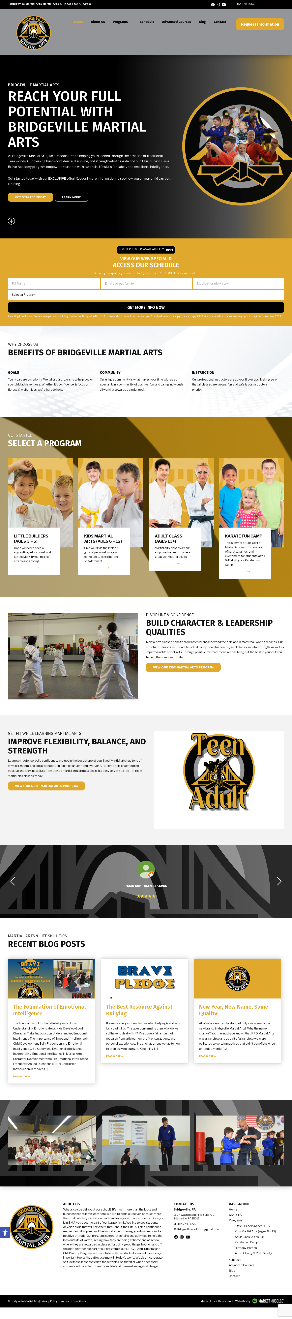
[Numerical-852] (240, 1140)
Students (271, 3)
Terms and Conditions (72, 1301)
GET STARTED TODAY (30, 197)
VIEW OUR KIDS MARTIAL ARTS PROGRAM (183, 667)
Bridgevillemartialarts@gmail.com (198, 1229)
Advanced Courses (176, 22)
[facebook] (213, 4)
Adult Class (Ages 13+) (250, 1237)
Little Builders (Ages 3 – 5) (253, 1226)
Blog (202, 22)
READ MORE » (21, 1076)
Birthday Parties (246, 1248)
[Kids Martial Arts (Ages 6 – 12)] (110, 516)
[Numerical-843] (146, 1140)
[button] (5, 1232)
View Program (24, 567)
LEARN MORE (71, 197)
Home (78, 22)
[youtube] (224, 4)
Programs (120, 22)
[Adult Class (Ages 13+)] (181, 514)
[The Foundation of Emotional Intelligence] (51, 978)
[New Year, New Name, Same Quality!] (237, 978)
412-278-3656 (245, 3)
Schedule (147, 22)
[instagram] (218, 4)
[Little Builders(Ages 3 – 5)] (40, 516)
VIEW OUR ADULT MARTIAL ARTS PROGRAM (46, 786)
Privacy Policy (49, 1301)
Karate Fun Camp (246, 1242)
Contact (220, 22)
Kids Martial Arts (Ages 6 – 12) (255, 1231)
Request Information (260, 24)
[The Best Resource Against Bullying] (144, 978)
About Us (98, 22)
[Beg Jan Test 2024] (52, 1140)
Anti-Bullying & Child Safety (253, 1253)
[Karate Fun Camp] (251, 518)
